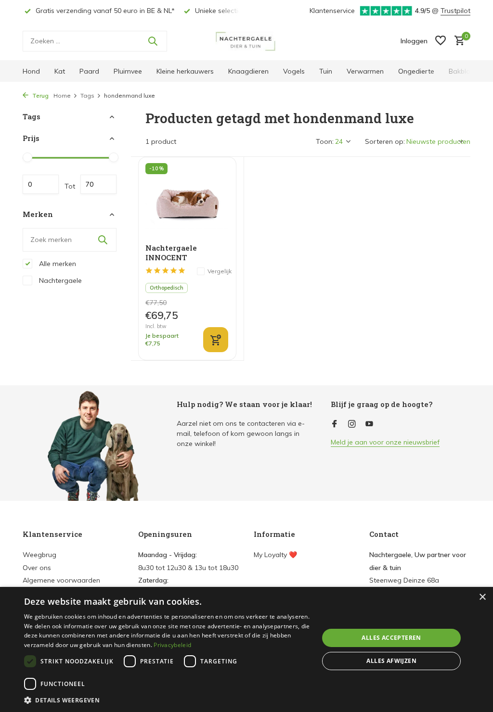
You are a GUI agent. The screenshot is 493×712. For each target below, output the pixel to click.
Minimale (41, 184)
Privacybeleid (172, 645)
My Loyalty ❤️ (275, 554)
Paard (89, 71)
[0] (457, 41)
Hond (31, 71)
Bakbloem (464, 71)
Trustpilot (455, 10)
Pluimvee (128, 71)
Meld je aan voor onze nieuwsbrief (385, 442)
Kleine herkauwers (185, 71)
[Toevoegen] (215, 339)
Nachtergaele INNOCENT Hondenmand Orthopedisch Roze (181, 252)
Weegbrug (39, 554)
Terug (40, 95)
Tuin (325, 71)
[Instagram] (352, 424)
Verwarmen (365, 71)
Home (62, 95)
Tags (87, 95)
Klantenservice (332, 10)
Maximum (98, 184)
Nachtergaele (59, 280)
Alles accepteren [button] (391, 638)
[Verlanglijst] (440, 41)
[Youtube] (369, 424)
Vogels (294, 71)
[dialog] (246, 649)
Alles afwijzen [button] (391, 661)
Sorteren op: (385, 141)
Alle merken (56, 263)
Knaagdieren (248, 71)
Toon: (325, 141)
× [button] (482, 597)
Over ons (37, 567)
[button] (167, 700)
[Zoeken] (152, 41)
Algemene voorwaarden (61, 580)
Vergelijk (220, 271)
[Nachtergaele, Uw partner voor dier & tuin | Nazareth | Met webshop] (246, 41)
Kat (59, 71)
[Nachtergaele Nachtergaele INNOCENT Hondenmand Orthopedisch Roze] (187, 200)
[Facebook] (334, 424)
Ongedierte (416, 71)
